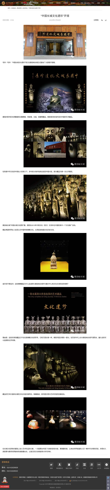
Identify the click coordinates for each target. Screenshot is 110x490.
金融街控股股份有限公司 (90, 477)
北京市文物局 (66, 477)
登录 (98, 3)
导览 (22, 3)
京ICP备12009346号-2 (45, 480)
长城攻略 (65, 3)
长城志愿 (58, 3)
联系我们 (73, 3)
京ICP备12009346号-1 (30, 480)
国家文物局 (22, 477)
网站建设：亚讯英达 (55, 487)
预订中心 (28, 3)
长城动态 (43, 3)
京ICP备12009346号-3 (61, 480)
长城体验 (51, 3)
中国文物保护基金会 (43, 477)
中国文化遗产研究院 (56, 477)
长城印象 (36, 3)
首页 (17, 3)
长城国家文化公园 (31, 477)
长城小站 (79, 477)
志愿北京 (73, 477)
